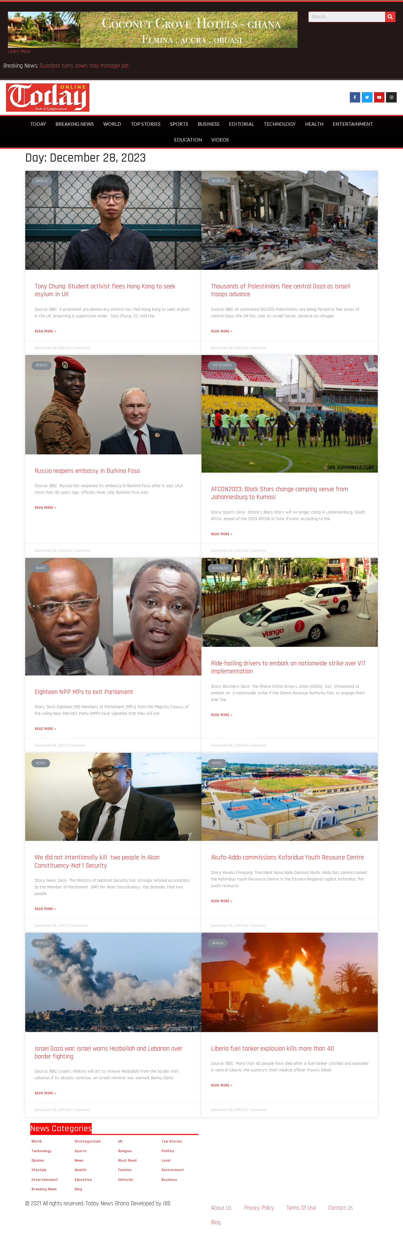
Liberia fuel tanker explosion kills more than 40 (272, 1048)
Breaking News (74, 124)
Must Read (127, 1160)
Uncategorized (87, 1141)
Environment (173, 1170)
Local (166, 1160)
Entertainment (353, 124)
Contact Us (340, 1208)
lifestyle (38, 1170)
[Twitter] (367, 97)
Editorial (241, 124)
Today (38, 124)
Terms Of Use (301, 1208)
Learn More (19, 51)
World (112, 124)
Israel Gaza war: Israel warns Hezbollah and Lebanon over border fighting (108, 1052)
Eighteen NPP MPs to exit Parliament (84, 692)
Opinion (37, 1160)
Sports (179, 124)
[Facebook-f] (355, 97)
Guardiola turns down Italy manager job (84, 65)
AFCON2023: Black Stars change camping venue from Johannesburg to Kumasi (279, 493)
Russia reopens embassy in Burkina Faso (87, 471)
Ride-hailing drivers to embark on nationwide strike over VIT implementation (288, 667)
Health (314, 124)
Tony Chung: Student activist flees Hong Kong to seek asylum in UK (105, 290)
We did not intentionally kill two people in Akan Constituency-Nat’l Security (97, 861)
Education (188, 139)
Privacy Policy (259, 1208)
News (79, 1160)
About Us (221, 1208)
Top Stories (146, 124)
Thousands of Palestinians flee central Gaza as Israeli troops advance (280, 290)
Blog (78, 1189)
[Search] (390, 17)
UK (120, 1141)
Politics (168, 1151)
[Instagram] (391, 97)
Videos (220, 139)
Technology (280, 124)
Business (208, 124)
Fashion (125, 1170)
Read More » (45, 331)
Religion (125, 1151)
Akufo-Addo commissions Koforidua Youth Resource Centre (287, 857)
